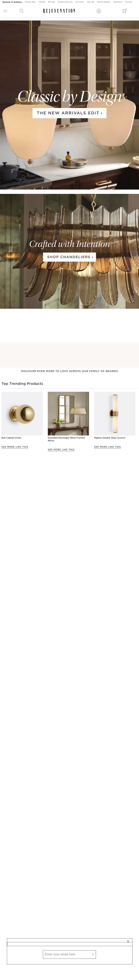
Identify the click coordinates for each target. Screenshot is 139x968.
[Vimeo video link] (69, 105)
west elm (90, 2)
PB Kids (42, 2)
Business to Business (12, 2)
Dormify (128, 2)
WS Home (79, 2)
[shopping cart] (125, 11)
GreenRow (117, 2)
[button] (21, 11)
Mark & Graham (103, 2)
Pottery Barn (30, 2)
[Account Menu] (99, 11)
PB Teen (51, 2)
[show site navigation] (5, 11)
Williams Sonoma (65, 2)
